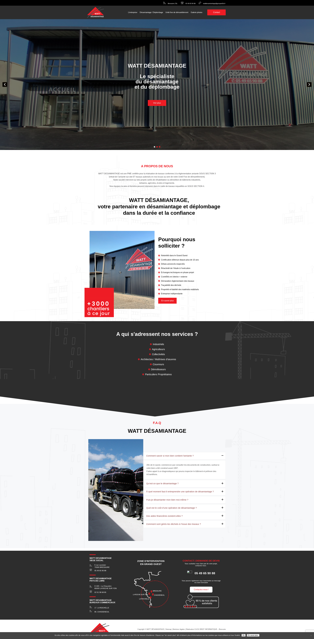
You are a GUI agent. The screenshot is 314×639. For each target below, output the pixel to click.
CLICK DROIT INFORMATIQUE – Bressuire (210, 629)
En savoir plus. (253, 635)
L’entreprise (132, 12)
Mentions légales (179, 629)
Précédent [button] (4, 84)
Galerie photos (196, 12)
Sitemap (168, 629)
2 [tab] (157, 147)
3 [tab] (159, 147)
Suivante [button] (309, 84)
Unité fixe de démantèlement (176, 12)
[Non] (311, 635)
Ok (243, 635)
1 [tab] (154, 147)
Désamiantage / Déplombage (151, 12)
